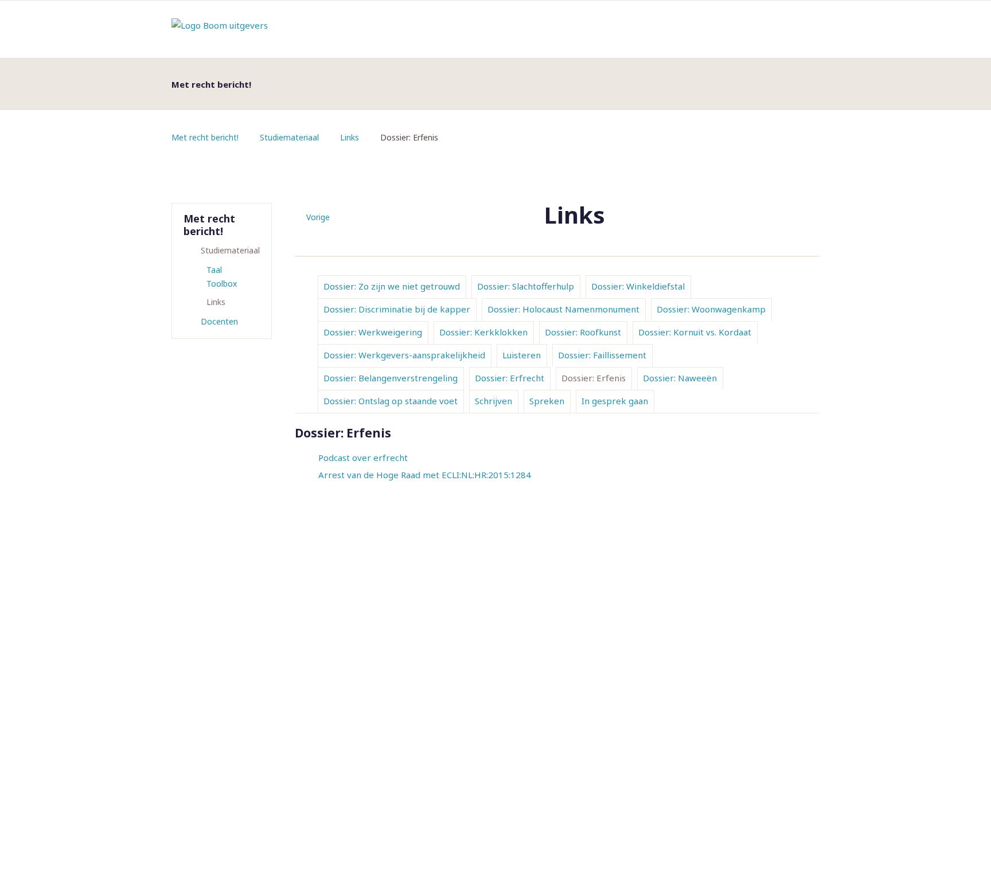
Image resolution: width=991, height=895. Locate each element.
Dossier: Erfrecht (509, 378)
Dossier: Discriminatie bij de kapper (396, 309)
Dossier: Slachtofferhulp (525, 286)
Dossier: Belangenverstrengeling (390, 378)
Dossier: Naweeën (680, 378)
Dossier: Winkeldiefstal (638, 286)
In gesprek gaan (615, 401)
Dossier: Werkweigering (372, 332)
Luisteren (521, 355)
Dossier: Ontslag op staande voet (390, 401)
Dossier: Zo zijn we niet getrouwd (391, 286)
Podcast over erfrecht (363, 457)
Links (349, 137)
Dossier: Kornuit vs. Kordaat (694, 332)
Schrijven (493, 401)
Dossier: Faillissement (602, 355)
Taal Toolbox (221, 276)
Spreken (546, 401)
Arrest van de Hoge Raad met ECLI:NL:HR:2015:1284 (424, 474)
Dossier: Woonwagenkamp (711, 309)
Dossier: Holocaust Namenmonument (563, 309)
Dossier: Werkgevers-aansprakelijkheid (404, 355)
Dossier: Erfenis (593, 378)
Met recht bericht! (205, 137)
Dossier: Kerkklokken (483, 332)
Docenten (219, 321)
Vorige (318, 217)
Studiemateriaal (289, 137)
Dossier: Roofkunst (583, 332)
